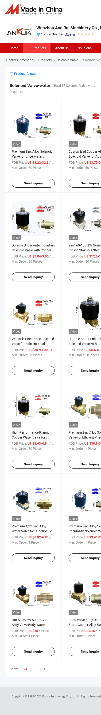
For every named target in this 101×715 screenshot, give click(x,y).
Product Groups (25, 73)
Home (13, 48)
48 (45, 669)
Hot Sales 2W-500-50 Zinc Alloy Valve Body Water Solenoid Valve (30, 624)
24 (25, 669)
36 (35, 669)
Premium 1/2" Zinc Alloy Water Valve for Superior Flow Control (33, 531)
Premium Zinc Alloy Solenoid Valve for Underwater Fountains (32, 156)
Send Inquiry (33, 183)
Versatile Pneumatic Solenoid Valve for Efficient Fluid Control (33, 344)
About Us (62, 48)
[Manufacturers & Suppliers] (34, 9)
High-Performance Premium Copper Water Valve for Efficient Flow (32, 437)
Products (39, 48)
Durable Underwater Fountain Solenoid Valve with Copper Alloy (33, 250)
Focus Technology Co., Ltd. (59, 696)
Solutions (85, 48)
